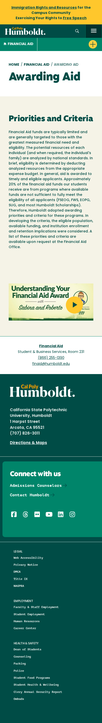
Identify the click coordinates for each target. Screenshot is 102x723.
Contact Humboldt (30, 495)
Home (14, 65)
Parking (20, 663)
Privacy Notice (26, 564)
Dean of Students (27, 649)
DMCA (17, 571)
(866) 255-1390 (51, 358)
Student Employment (29, 614)
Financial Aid (20, 44)
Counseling (22, 656)
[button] (77, 31)
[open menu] (93, 31)
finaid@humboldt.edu (51, 364)
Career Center (25, 628)
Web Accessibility (28, 557)
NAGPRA (19, 586)
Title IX (20, 579)
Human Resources (27, 621)
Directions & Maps (28, 443)
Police (19, 670)
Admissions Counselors (36, 485)
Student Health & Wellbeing (36, 684)
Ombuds (19, 699)
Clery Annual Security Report (38, 692)
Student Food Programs (32, 677)
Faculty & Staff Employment (36, 607)
